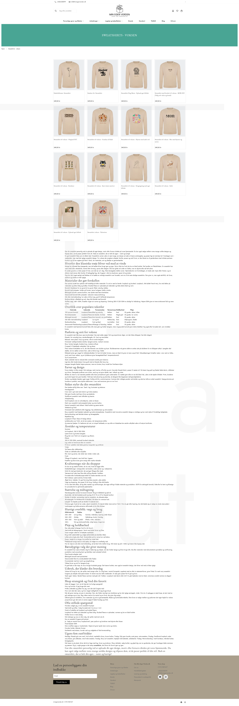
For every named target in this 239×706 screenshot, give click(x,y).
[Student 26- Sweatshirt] (102, 75)
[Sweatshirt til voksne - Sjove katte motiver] (102, 168)
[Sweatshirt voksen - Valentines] (102, 214)
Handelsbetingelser (140, 671)
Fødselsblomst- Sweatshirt (62, 93)
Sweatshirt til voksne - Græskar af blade (100, 139)
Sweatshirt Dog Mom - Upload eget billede (135, 93)
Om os (136, 667)
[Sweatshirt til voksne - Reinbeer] (69, 168)
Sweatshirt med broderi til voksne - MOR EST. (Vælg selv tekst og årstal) (170, 94)
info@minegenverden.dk (165, 673)
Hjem (3, 49)
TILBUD (153, 21)
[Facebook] (160, 677)
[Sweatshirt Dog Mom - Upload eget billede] (136, 75)
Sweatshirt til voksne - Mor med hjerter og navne (168, 141)
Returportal (137, 680)
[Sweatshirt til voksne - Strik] (170, 168)
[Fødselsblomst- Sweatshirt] (69, 75)
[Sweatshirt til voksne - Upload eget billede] (69, 214)
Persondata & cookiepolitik (142, 677)
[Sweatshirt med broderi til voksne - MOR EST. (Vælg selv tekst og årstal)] (170, 75)
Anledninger (94, 21)
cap (108, 423)
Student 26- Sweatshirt (94, 93)
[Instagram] (165, 677)
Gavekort (142, 21)
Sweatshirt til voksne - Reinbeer (64, 186)
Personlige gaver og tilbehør (72, 21)
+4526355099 (162, 671)
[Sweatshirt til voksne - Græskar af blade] (102, 121)
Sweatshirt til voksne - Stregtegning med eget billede (135, 187)
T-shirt (78, 421)
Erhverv (173, 21)
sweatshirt (167, 266)
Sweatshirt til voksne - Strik (164, 186)
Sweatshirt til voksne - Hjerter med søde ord (135, 139)
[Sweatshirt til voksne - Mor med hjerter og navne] (170, 121)
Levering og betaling (140, 674)
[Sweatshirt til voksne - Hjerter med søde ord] (136, 121)
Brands (130, 21)
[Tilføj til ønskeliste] (79, 65)
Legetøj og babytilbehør (113, 21)
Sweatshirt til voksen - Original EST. (65, 139)
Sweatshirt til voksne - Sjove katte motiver (101, 186)
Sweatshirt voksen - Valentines (97, 232)
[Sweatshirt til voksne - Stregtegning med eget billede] (136, 168)
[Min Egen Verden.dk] (120, 11)
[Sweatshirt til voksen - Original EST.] (69, 121)
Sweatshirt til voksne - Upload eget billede (67, 232)
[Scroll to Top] (235, 696)
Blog (163, 21)
